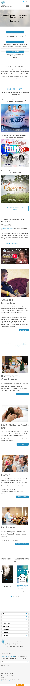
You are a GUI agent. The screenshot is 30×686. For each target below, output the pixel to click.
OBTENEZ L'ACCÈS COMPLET (13, 243)
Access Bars (15, 32)
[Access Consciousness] (3, 3)
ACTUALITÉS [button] (23, 330)
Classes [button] (5, 617)
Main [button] (4, 614)
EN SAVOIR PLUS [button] (21, 444)
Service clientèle (6, 681)
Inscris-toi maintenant (8, 657)
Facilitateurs (15, 51)
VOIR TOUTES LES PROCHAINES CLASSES (15, 208)
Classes (15, 42)
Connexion (14, 1)
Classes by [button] (6, 620)
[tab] (15, 614)
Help (19, 1)
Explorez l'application (7, 228)
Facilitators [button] (6, 626)
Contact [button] (5, 632)
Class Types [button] (6, 623)
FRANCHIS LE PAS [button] (21, 496)
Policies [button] (5, 635)
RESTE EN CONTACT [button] (21, 544)
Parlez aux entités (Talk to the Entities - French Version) (22, 587)
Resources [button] (6, 629)
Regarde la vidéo (16, 21)
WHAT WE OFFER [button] (21, 394)
